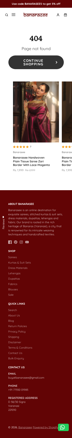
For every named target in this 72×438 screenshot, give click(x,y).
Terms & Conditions (20, 347)
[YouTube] (27, 242)
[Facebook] (10, 242)
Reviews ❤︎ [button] (3, 222)
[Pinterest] (15, 242)
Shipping (13, 336)
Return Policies (17, 326)
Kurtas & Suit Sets (19, 262)
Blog (11, 320)
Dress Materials (17, 267)
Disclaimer (14, 342)
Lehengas (14, 273)
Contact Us (15, 353)
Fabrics (12, 284)
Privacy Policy (17, 331)
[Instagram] (21, 242)
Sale (11, 294)
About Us (14, 315)
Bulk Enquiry (16, 358)
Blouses (13, 289)
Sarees (12, 257)
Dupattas (14, 278)
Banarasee (25, 427)
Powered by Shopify (45, 427)
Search (12, 310)
